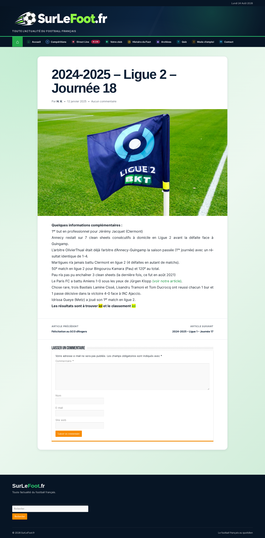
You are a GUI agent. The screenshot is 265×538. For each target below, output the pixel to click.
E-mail (59, 407)
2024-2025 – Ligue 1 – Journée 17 (192, 329)
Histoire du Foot (141, 41)
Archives (166, 41)
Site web (60, 420)
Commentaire (64, 360)
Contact (229, 41)
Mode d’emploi (205, 41)
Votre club (116, 41)
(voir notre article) (166, 281)
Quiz (184, 41)
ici (134, 306)
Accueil (36, 41)
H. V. (59, 101)
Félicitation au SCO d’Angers (69, 329)
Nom (58, 395)
